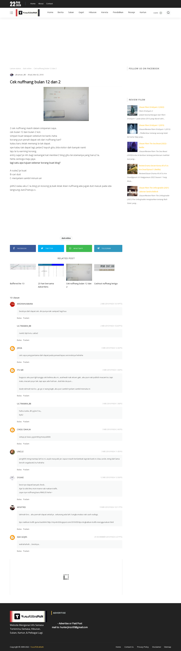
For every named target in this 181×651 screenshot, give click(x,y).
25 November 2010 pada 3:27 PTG (108, 537)
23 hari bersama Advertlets (46, 285)
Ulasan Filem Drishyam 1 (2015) (151, 125)
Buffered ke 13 (17, 283)
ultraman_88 (24, 326)
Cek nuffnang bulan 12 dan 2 (78, 285)
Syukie (20, 477)
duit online (27, 68)
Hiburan (92, 12)
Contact (49, 3)
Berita (60, 12)
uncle (20, 451)
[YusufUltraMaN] (27, 13)
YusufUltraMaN (37, 647)
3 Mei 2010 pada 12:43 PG (112, 348)
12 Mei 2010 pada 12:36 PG (111, 477)
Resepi (131, 12)
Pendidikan (118, 12)
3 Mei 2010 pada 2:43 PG (112, 429)
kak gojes (22, 537)
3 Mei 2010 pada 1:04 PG (112, 370)
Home (32, 3)
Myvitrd (21, 507)
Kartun (143, 12)
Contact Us (129, 647)
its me (20, 370)
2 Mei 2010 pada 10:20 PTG (111, 326)
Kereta (104, 12)
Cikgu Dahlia (24, 429)
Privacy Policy (143, 647)
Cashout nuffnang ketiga (106, 283)
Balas (19, 318)
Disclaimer (156, 647)
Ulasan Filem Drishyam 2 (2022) (151, 107)
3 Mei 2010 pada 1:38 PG (112, 403)
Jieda (19, 348)
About (40, 3)
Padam (26, 318)
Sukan (71, 12)
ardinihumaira (25, 303)
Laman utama (15, 68)
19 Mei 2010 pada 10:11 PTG (111, 507)
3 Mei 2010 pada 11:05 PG (112, 451)
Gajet (81, 12)
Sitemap (167, 647)
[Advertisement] (90, 42)
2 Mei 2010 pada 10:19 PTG (111, 304)
